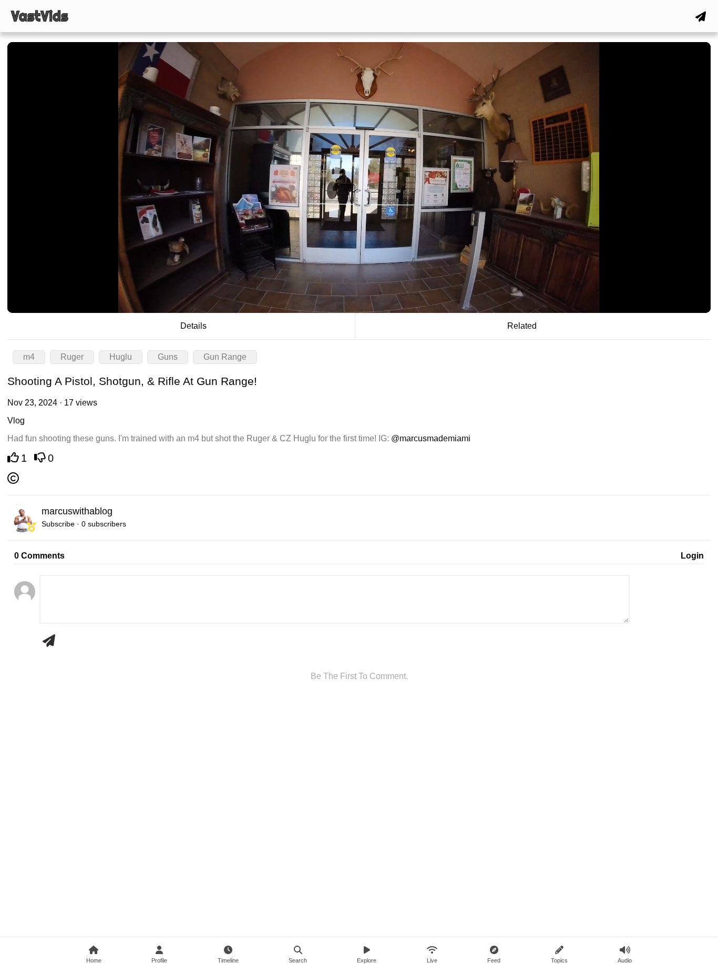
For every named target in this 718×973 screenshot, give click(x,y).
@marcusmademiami (430, 438)
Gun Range (225, 356)
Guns (168, 356)
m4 (29, 356)
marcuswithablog (77, 511)
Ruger (72, 356)
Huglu (120, 356)
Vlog (16, 420)
